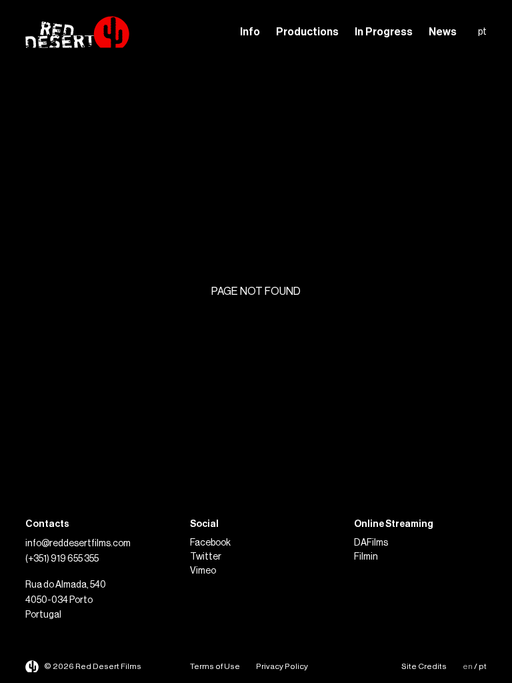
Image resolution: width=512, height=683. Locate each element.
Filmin (366, 557)
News (443, 32)
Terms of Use (215, 666)
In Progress (384, 32)
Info (250, 32)
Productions (307, 32)
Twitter (205, 557)
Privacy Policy (282, 666)
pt (482, 32)
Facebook (210, 543)
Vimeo (203, 571)
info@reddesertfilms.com (78, 543)
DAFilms (371, 543)
